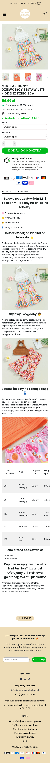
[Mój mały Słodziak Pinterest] (25, 679)
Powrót (26, 618)
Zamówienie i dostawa (25, 729)
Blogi (25, 740)
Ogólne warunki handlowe (25, 725)
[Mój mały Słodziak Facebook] (20, 679)
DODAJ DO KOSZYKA (25, 150)
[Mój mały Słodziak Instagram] (29, 679)
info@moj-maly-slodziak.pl (25, 690)
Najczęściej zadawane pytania (25, 721)
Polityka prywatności (25, 733)
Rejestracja (39, 659)
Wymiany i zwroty (25, 736)
